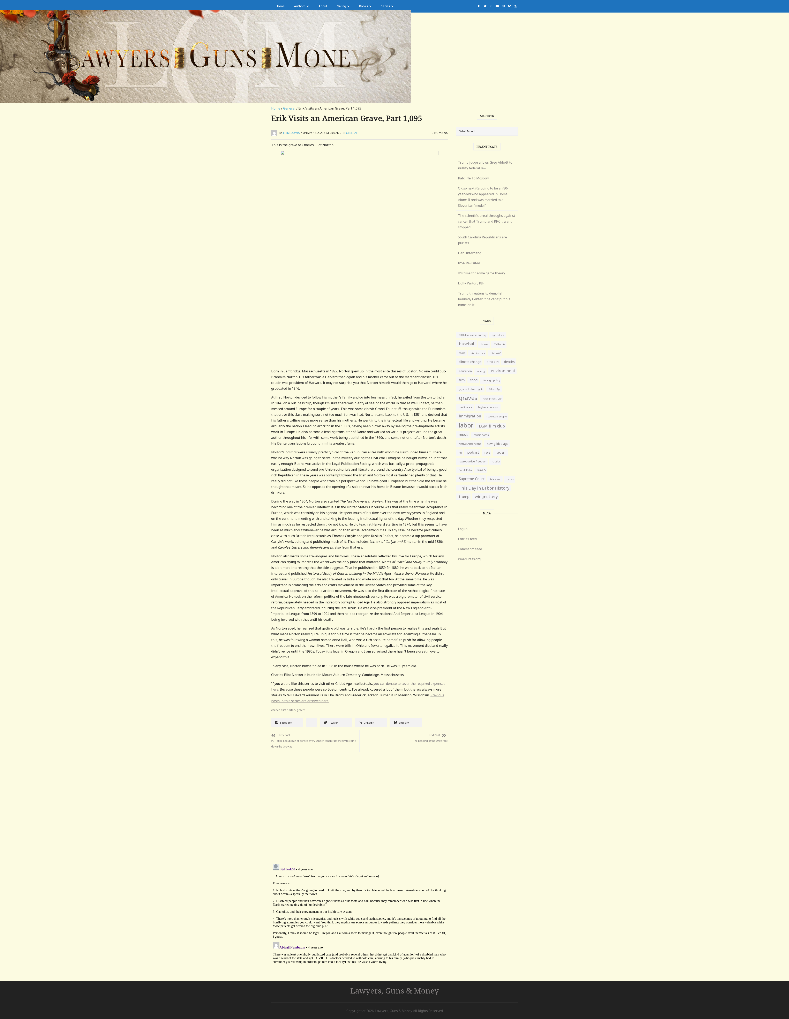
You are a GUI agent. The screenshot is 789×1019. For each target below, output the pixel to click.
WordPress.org (469, 559)
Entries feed (467, 539)
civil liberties (478, 353)
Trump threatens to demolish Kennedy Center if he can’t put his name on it (484, 299)
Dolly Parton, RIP (471, 283)
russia (496, 461)
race (487, 452)
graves (301, 710)
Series (385, 6)
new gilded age (497, 443)
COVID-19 (492, 362)
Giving (341, 6)
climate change (470, 361)
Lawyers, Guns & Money (394, 990)
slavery (481, 470)
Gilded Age (495, 389)
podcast (473, 452)
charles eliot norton (283, 710)
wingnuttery (486, 496)
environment (503, 370)
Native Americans (470, 444)
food (474, 380)
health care (466, 407)
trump (464, 496)
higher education (488, 407)
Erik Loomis (291, 133)
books (484, 344)
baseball (467, 344)
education (465, 371)
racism (501, 452)
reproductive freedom (472, 461)
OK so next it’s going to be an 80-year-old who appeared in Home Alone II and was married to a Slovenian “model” (483, 197)
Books (363, 6)
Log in (462, 529)
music (463, 434)
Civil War (495, 353)
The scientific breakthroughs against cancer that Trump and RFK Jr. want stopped (486, 221)
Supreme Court (472, 478)
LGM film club (492, 426)
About (322, 6)
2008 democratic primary (472, 335)
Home (280, 6)
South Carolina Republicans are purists (482, 240)
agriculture (498, 334)
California (499, 344)
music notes (481, 435)
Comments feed (470, 549)
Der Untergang (469, 253)
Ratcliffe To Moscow (473, 178)
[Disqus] (359, 803)
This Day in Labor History (484, 488)
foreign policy (491, 380)
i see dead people (497, 416)
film (462, 380)
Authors (300, 6)
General (289, 108)
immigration (470, 416)
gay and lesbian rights (471, 389)
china (462, 353)
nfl (460, 452)
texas (510, 479)
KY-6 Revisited (469, 263)
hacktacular (492, 398)
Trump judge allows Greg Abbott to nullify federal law (485, 165)
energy (481, 371)
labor (466, 425)
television (495, 479)
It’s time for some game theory (481, 273)
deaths (509, 361)
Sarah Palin (465, 469)
